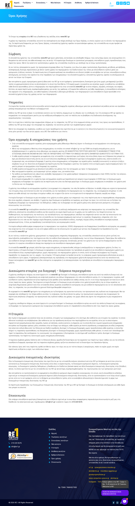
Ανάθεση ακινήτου (58, 451)
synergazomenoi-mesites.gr (104, 467)
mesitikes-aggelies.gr (109, 471)
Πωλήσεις (27, 3)
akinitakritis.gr (94, 471)
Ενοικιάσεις (41, 3)
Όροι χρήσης (56, 459)
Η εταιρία (55, 448)
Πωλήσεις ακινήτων (59, 437)
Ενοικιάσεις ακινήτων (59, 441)
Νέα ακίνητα (56, 444)
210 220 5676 (16, 443)
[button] (124, 501)
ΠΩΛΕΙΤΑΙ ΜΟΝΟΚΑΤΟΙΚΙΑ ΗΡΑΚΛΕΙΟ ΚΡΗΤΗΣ (112, 493)
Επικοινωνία (19, 6)
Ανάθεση (78, 3)
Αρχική (16, 3)
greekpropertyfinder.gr (97, 475)
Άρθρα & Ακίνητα (91, 3)
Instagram (92, 482)
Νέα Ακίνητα (55, 3)
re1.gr (91, 467)
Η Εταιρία (67, 3)
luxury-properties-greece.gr (99, 478)
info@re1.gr (15, 447)
